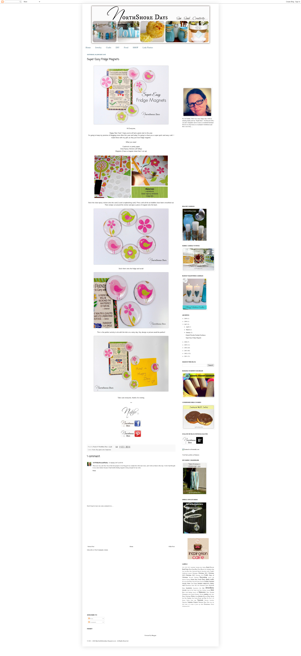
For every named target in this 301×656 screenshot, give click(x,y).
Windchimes (207, 604)
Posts (91, 618)
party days (211, 594)
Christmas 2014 (199, 575)
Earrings (188, 579)
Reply (94, 470)
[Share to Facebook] (127, 447)
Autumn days (199, 567)
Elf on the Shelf (186, 581)
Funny (195, 583)
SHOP (135, 47)
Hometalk (211, 585)
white (202, 604)
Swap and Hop (202, 598)
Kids (212, 590)
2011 (186, 356)
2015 (186, 345)
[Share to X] (125, 447)
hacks (193, 585)
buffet (208, 571)
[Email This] (120, 447)
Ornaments (185, 594)
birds (205, 569)
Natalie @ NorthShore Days (100, 447)
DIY (117, 47)
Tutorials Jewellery (209, 600)
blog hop (184, 571)
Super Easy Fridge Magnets (193, 338)
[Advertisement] (131, 526)
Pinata (196, 596)
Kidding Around (206, 590)
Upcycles (184, 602)
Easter (192, 579)
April (187, 327)
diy (213, 577)
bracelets (204, 571)
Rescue (205, 596)
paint (189, 594)
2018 (186, 321)
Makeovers (202, 592)
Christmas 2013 (190, 575)
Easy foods (198, 579)
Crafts (108, 47)
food (192, 583)
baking (204, 567)
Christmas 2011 (203, 573)
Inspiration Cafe (197, 588)
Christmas (195, 573)
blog (213, 569)
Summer (189, 598)
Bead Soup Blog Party (194, 569)
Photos (193, 596)
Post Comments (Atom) (101, 550)
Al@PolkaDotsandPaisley (100, 463)
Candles (212, 571)
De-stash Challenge (194, 577)
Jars (203, 588)
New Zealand (210, 592)
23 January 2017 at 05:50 (116, 463)
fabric (198, 581)
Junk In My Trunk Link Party (194, 590)
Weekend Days (202, 602)
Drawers (184, 579)
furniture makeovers (203, 583)
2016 (186, 342)
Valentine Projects (193, 602)
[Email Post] (116, 447)
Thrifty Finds (189, 600)
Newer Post (91, 546)
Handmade (202, 585)
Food (126, 47)
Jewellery (210, 587)
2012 (186, 353)
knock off (195, 592)
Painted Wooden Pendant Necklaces (196, 335)
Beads (202, 569)
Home (88, 47)
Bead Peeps (185, 569)
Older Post (172, 546)
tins (195, 600)
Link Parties (148, 47)
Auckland (193, 567)
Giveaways (188, 585)
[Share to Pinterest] (129, 447)
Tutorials (200, 600)
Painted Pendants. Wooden (197, 594)
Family (207, 581)
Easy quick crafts (100, 449)
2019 (186, 318)
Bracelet (199, 571)
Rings (208, 596)
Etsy (191, 581)
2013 (186, 350)
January (188, 332)
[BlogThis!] (122, 447)
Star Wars (184, 598)
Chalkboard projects (187, 573)
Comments (93, 622)
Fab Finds (194, 581)
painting (206, 594)
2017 (186, 324)
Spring (212, 596)
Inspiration (108, 449)
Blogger (154, 635)
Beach (208, 567)
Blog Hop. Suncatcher (192, 571)
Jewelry (98, 47)
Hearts (207, 585)
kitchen (190, 592)
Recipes (200, 596)
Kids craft (185, 592)
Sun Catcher (195, 598)
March (188, 330)
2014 (186, 348)
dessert (209, 577)
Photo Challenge (186, 596)
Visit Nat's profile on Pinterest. (190, 455)
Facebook (202, 581)
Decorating (203, 577)
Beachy (212, 567)
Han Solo (197, 585)
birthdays (209, 569)
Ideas (183, 588)
